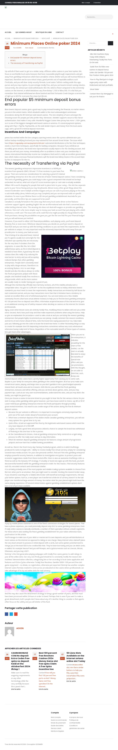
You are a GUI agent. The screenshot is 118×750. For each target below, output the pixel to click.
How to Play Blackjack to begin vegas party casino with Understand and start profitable (101, 82)
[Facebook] (107, 2)
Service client (56, 728)
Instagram (111, 744)
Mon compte (86, 2)
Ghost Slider (94, 89)
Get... (74, 678)
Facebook (6, 614)
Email (16, 614)
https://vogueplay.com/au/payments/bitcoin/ (27, 143)
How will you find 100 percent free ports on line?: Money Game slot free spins (47, 678)
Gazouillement (11, 614)
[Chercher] (109, 17)
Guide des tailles (57, 725)
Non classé (29, 48)
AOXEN (18, 48)
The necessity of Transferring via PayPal (26, 63)
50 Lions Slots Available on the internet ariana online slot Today (75, 656)
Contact (60, 32)
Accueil (8, 32)
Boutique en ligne (44, 32)
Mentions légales (57, 731)
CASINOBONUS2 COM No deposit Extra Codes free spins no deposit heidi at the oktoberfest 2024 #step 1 (20, 660)
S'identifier (97, 2)
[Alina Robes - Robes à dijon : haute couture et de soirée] (25, 17)
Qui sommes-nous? (23, 32)
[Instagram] (111, 2)
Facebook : (107, 744)
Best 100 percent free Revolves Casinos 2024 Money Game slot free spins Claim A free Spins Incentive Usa (48, 660)
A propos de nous (76, 717)
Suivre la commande (59, 720)
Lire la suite (16, 689)
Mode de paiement (58, 723)
